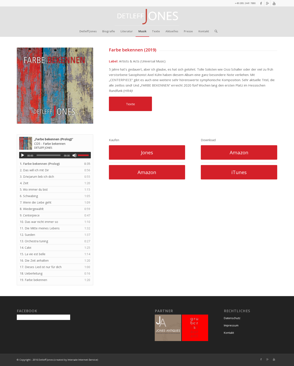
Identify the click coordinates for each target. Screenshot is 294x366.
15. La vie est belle (32, 254)
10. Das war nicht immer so (39, 222)
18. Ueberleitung (31, 273)
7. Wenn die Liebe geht (35, 202)
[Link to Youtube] (274, 3)
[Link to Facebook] (261, 3)
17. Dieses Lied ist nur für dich (41, 267)
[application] (55, 155)
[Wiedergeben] (22, 155)
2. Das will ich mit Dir (34, 170)
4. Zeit (24, 183)
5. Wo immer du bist (34, 189)
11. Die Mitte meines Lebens (40, 228)
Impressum (231, 325)
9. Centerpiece (30, 215)
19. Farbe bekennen (33, 280)
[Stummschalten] (74, 155)
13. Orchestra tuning (34, 241)
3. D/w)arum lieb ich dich (37, 177)
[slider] (84, 155)
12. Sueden (27, 235)
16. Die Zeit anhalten (34, 260)
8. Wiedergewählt (32, 209)
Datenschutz (232, 318)
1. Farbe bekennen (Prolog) (40, 164)
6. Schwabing (29, 196)
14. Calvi (25, 248)
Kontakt (229, 333)
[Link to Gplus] (267, 3)
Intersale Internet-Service (82, 359)
